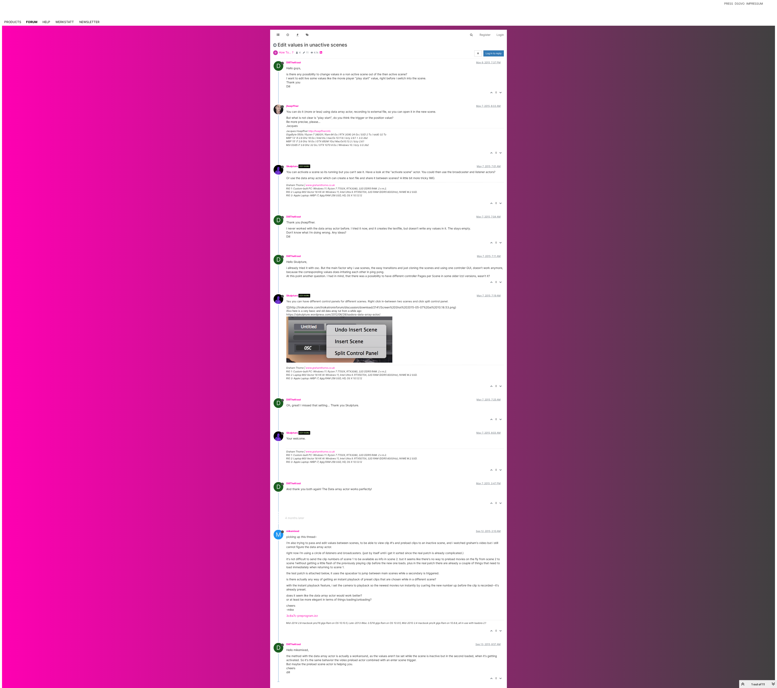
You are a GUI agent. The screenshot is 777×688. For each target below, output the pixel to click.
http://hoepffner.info (319, 131)
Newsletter (89, 22)
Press (728, 3)
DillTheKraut (293, 62)
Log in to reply (494, 53)
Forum (31, 22)
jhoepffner (292, 105)
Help (46, 22)
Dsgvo (740, 3)
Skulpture (292, 166)
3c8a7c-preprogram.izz (302, 615)
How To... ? (286, 52)
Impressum (754, 3)
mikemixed (292, 531)
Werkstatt (64, 22)
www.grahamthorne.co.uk (320, 185)
